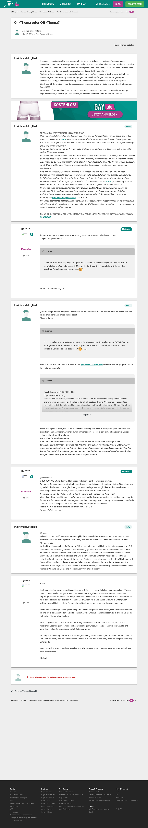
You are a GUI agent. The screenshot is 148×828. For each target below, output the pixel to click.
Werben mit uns (95, 798)
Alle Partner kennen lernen (99, 809)
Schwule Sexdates (66, 792)
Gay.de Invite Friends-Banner (99, 801)
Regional (44, 789)
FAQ (117, 792)
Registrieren (135, 4)
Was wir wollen (15, 803)
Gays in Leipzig (47, 809)
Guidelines (14, 806)
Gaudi (91, 812)
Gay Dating (63, 789)
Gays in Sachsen (47, 806)
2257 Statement (16, 821)
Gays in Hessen (47, 812)
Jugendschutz (26, 815)
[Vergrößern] (80, 269)
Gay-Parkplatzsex (65, 803)
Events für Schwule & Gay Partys (71, 806)
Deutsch (103, 4)
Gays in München (48, 803)
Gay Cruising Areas (66, 801)
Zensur (108, 181)
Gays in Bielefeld (47, 798)
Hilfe (117, 795)
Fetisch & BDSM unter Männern (71, 795)
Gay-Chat (13, 792)
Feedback (119, 798)
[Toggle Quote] (43, 251)
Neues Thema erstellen (124, 45)
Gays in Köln (46, 801)
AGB (11, 809)
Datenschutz (14, 815)
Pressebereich (94, 792)
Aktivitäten (127, 12)
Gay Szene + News (44, 34)
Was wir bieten (28, 803)
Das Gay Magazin (16, 795)
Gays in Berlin (46, 792)
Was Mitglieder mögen (18, 798)
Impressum (14, 812)
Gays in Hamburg (48, 795)
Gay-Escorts (63, 798)
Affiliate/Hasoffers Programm (100, 795)
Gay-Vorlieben (64, 809)
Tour (11, 801)
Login (118, 4)
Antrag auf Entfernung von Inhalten (23, 818)
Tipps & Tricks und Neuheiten (127, 801)
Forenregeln (114, 12)
